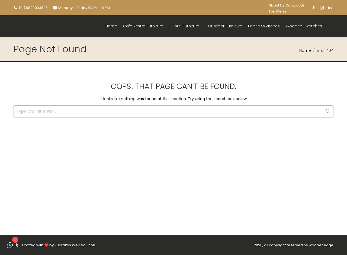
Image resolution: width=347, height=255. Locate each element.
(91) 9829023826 (33, 7)
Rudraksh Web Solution (74, 245)
